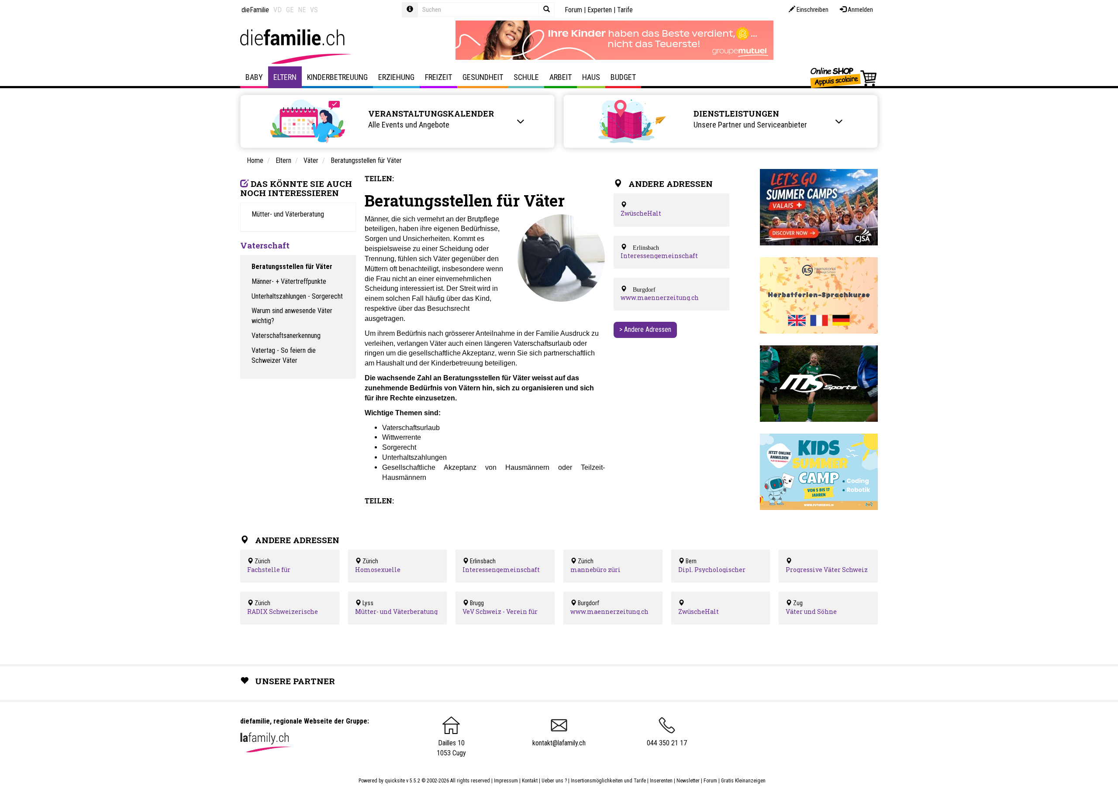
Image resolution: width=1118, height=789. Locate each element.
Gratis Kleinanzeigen (743, 781)
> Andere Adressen (645, 329)
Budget (623, 77)
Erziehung (396, 77)
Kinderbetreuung (337, 77)
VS (314, 10)
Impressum (506, 781)
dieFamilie (255, 10)
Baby (254, 77)
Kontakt (530, 781)
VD (277, 10)
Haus (591, 77)
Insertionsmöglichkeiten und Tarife (608, 781)
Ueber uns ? (554, 781)
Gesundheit (482, 77)
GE (289, 10)
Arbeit (560, 77)
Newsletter (688, 781)
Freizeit (438, 77)
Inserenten (662, 781)
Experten (599, 10)
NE (302, 10)
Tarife (625, 10)
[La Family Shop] (844, 77)
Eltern (285, 77)
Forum (573, 10)
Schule (526, 77)
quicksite (395, 781)
